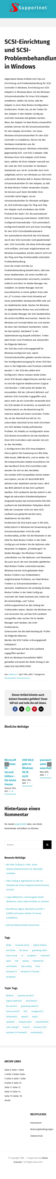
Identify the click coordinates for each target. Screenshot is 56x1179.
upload (25, 961)
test (16, 961)
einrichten (10, 950)
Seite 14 (16, 1091)
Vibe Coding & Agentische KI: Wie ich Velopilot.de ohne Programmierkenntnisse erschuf (27, 885)
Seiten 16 (17, 1096)
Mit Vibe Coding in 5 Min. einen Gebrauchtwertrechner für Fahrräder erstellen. (24, 869)
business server (22, 945)
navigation (32, 955)
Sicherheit (45, 955)
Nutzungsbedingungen (41, 1129)
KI (22, 955)
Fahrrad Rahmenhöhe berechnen (23, 925)
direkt (7, 1100)
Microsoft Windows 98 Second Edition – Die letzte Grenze (10, 772)
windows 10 (11, 971)
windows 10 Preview (30, 971)
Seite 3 (9, 1074)
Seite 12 (16, 1087)
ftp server (23, 950)
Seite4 (16, 1074)
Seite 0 (7, 1069)
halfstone (12, 674)
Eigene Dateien (40, 945)
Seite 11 (8, 1087)
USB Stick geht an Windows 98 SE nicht (28, 768)
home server (11, 955)
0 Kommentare (23, 678)
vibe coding (26, 966)
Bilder (8, 945)
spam (8, 961)
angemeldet (21, 824)
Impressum (36, 1122)
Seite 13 (8, 1091)
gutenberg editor (39, 950)
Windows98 (9, 678)
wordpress (11, 977)
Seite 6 (9, 1078)
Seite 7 (17, 1078)
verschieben (11, 966)
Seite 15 (8, 1096)
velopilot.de (38, 961)
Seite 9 (9, 1083)
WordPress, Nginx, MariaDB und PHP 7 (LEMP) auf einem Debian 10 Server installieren (25, 913)
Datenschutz (36, 1135)
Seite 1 (15, 1069)
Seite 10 (17, 1083)
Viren (37, 966)
